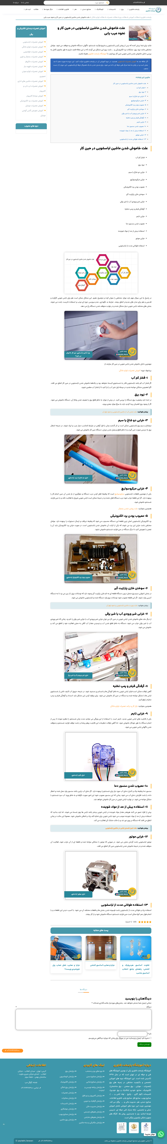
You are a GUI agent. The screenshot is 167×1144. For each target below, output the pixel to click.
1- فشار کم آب (141, 88)
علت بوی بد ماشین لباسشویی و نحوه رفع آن (121, 605)
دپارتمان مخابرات (68, 1098)
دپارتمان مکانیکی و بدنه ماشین (91, 1122)
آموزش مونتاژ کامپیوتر (34, 96)
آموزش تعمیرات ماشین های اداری (30, 81)
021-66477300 (27, 1088)
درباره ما (16, 2)
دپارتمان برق (70, 1071)
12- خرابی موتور (141, 135)
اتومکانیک (99, 9)
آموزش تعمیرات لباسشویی (127, 61)
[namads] (146, 1127)
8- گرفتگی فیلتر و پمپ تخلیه (136, 118)
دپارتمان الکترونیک (67, 1082)
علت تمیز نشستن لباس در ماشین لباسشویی (121, 828)
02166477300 (138, 2)
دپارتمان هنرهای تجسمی (93, 1112)
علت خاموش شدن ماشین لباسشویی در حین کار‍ (129, 83)
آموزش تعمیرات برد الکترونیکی (31, 101)
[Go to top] (4, 1124)
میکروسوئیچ (119, 494)
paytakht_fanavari (25, 1141)
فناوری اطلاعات (63, 9)
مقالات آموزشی (134, 17)
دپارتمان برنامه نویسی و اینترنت (94, 1089)
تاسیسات (112, 9)
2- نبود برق (142, 92)
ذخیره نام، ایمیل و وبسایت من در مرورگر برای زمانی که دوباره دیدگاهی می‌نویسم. (118, 1038)
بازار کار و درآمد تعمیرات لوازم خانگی (124, 706)
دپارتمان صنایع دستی (94, 1076)
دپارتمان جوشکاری (68, 1109)
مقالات (36, 9)
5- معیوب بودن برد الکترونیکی (135, 105)
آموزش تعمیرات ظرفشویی (33, 51)
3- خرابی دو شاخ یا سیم (137, 96)
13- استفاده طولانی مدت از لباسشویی (133, 139)
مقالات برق (123, 17)
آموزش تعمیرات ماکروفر (34, 61)
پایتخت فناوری (134, 9)
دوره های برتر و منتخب (94, 1071)
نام (149, 1033)
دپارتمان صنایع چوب (67, 1114)
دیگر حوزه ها (48, 9)
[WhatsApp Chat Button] (161, 1134)
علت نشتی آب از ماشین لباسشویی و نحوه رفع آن (119, 412)
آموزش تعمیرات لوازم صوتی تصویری (34, 74)
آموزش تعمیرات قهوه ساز (33, 66)
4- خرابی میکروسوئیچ (138, 101)
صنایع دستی (86, 9)
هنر (75, 9)
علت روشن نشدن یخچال (128, 508)
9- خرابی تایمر (141, 122)
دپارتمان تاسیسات (68, 1103)
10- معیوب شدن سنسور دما (136, 126)
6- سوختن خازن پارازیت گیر (136, 109)
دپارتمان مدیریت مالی (94, 1106)
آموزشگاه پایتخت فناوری (97, 53)
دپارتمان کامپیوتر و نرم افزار (92, 1095)
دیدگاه (83, 1007)
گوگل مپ (28, 1082)
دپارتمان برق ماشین (67, 1119)
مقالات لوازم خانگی (98, 17)
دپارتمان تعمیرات (68, 1092)
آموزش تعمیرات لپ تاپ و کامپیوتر (34, 89)
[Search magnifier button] (107, 3)
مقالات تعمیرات (111, 17)
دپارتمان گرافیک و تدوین (93, 1101)
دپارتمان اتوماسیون (67, 1076)
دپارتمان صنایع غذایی (94, 1082)
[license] (122, 1127)
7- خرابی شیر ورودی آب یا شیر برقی (134, 113)
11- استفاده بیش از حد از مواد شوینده (133, 131)
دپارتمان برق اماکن (68, 1087)
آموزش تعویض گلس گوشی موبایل (34, 113)
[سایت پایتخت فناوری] (153, 9)
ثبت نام (28, 9)
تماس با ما (25, 2)
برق (122, 9)
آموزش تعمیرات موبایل (34, 105)
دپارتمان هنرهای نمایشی (93, 1117)
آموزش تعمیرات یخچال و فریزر (31, 56)
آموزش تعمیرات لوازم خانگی (129, 370)
